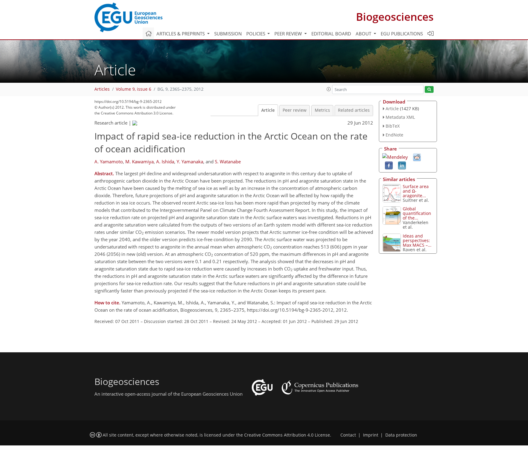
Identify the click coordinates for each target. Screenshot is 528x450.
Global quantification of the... (417, 213)
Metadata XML (400, 117)
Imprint (370, 435)
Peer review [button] (288, 34)
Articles (102, 89)
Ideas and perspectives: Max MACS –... (417, 240)
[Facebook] (389, 165)
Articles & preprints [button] (181, 34)
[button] (329, 89)
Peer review (294, 110)
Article (268, 110)
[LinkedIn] (402, 165)
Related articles (354, 110)
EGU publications (402, 34)
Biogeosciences (395, 16)
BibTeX (393, 126)
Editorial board (331, 34)
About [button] (364, 34)
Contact (348, 435)
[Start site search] (429, 89)
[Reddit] (417, 157)
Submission (228, 34)
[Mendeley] (395, 156)
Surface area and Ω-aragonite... (416, 190)
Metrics (322, 110)
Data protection (401, 435)
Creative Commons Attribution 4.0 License (287, 435)
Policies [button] (256, 34)
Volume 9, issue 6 (133, 89)
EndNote (394, 135)
